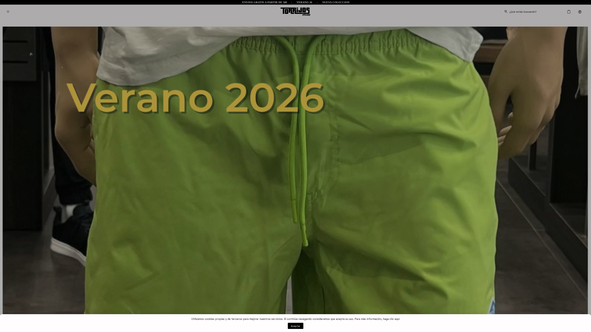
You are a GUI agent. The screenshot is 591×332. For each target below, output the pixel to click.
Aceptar (295, 325)
